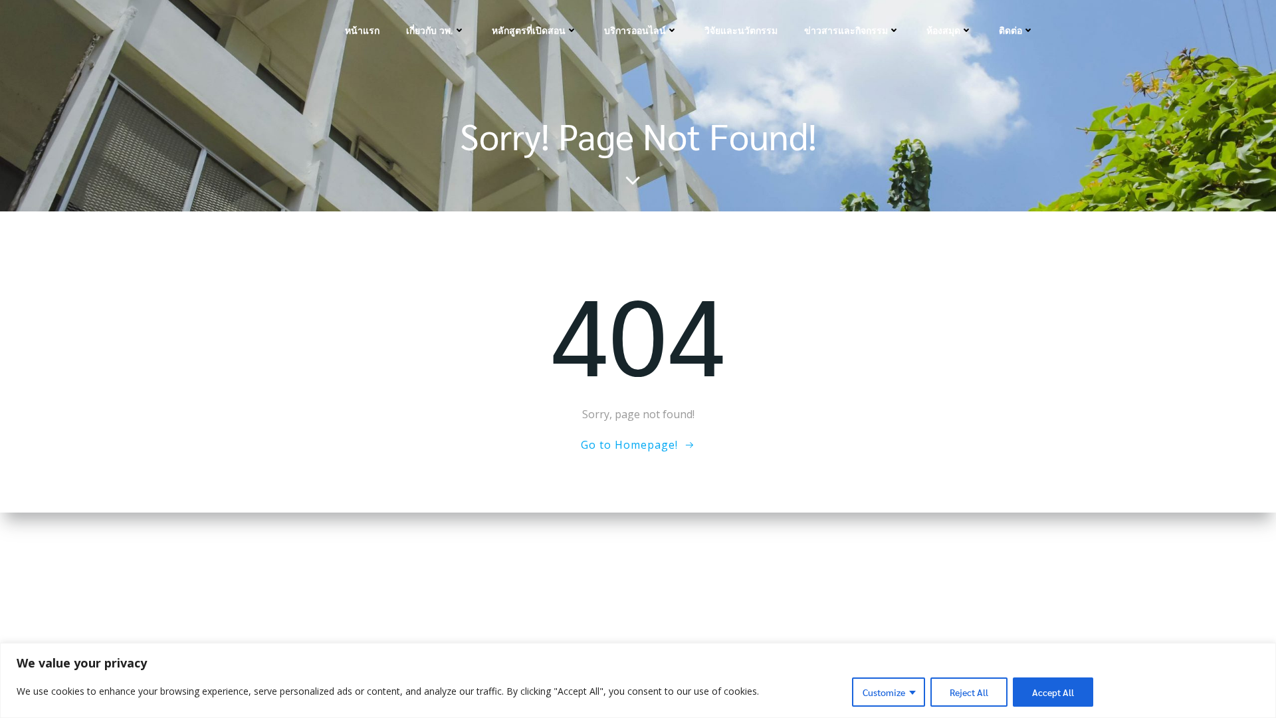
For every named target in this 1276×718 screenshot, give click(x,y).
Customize (884, 692)
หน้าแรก (362, 30)
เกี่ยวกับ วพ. (429, 30)
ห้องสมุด (943, 30)
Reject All (969, 692)
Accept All (1053, 692)
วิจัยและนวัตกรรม (741, 30)
